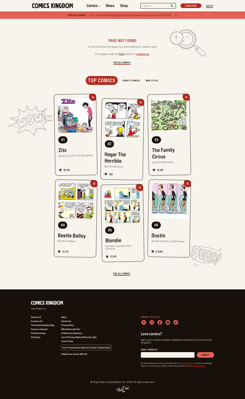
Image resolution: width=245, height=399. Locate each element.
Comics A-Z (36, 317)
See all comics (121, 62)
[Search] (172, 5)
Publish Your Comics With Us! (74, 354)
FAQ (121, 54)
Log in (209, 5)
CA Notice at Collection (71, 333)
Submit (205, 354)
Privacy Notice (197, 366)
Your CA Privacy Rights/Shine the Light (79, 337)
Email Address (149, 350)
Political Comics (38, 333)
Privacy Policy (67, 325)
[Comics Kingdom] (47, 303)
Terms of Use (67, 341)
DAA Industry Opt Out (70, 329)
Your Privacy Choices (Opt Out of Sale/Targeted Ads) (86, 347)
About (64, 317)
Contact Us (66, 321)
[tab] (102, 80)
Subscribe (191, 5)
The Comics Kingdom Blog (42, 325)
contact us (142, 54)
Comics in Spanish (39, 329)
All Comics (35, 337)
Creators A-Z (36, 321)
